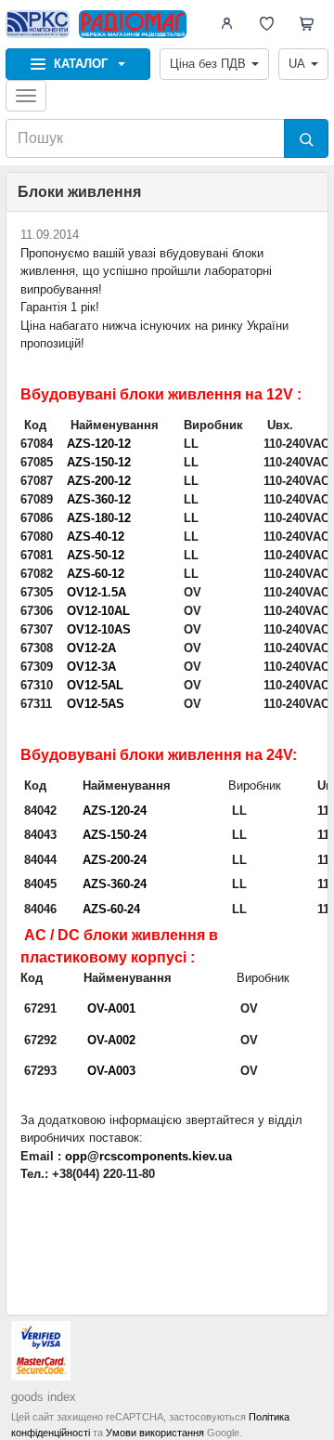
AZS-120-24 (115, 811)
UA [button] (297, 64)
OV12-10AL (98, 611)
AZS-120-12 (99, 444)
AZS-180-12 (99, 518)
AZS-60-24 (111, 909)
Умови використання (155, 1432)
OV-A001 (111, 1008)
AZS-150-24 (115, 835)
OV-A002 (111, 1040)
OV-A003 (111, 1071)
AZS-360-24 (115, 884)
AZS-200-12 (99, 481)
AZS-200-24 (115, 860)
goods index (43, 1397)
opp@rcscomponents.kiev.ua (148, 1156)
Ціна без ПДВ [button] (208, 64)
